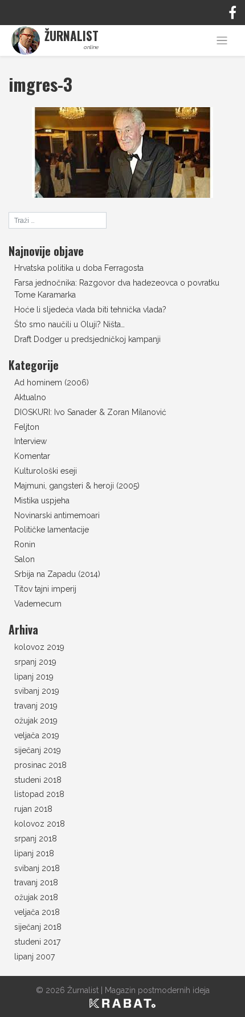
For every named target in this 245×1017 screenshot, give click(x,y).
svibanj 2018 (37, 868)
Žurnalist (83, 990)
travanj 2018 (36, 882)
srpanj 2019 (35, 661)
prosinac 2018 (40, 765)
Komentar (32, 456)
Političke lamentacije (51, 529)
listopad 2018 (39, 794)
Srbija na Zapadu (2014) (57, 574)
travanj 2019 (36, 705)
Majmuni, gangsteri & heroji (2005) (77, 485)
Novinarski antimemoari (57, 515)
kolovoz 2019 (39, 647)
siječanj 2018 (38, 926)
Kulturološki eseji (45, 470)
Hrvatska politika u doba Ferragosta (79, 267)
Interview (30, 441)
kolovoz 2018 (39, 823)
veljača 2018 (37, 912)
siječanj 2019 (37, 750)
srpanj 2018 (35, 838)
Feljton (26, 427)
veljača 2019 (36, 735)
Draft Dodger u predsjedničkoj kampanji (87, 339)
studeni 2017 (37, 941)
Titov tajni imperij (45, 588)
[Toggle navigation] (222, 40)
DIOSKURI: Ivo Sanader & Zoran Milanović (90, 412)
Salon (24, 559)
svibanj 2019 (36, 690)
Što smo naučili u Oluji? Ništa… (69, 324)
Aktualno (30, 397)
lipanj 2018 (34, 853)
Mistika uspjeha (42, 500)
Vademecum (38, 603)
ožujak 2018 (36, 897)
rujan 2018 (33, 808)
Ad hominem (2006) (51, 382)
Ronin (24, 544)
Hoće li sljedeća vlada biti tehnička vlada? (90, 309)
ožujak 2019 (36, 720)
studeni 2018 (38, 779)
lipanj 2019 (34, 676)
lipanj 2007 (34, 956)
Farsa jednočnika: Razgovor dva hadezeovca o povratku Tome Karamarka (116, 288)
